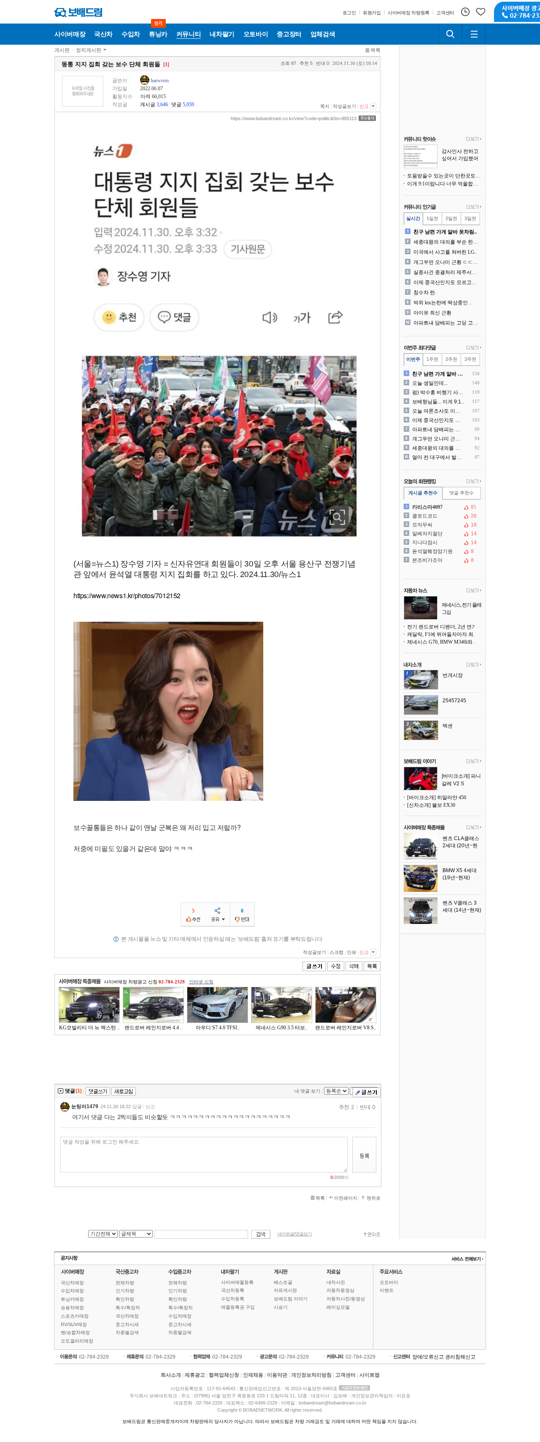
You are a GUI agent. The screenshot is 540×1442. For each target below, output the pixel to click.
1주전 (432, 359)
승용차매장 (72, 1307)
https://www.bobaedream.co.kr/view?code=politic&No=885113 (293, 118)
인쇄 (351, 952)
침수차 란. (424, 292)
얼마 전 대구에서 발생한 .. (438, 457)
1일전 (432, 218)
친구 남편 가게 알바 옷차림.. (445, 232)
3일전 (470, 218)
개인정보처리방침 (311, 1375)
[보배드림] (78, 12)
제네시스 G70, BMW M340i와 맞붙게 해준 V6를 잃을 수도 (444, 642)
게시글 (147, 104)
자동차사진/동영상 (346, 1298)
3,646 (162, 104)
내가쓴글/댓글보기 (294, 1234)
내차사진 (336, 1282)
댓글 (176, 104)
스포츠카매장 (75, 1315)
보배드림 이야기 (291, 1298)
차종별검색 (127, 1332)
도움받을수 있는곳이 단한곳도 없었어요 (444, 176)
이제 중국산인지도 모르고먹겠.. (446, 282)
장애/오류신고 (428, 1357)
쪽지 (324, 106)
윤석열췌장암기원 (441, 551)
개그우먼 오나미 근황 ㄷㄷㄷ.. (446, 262)
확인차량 (125, 1299)
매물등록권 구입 (238, 1307)
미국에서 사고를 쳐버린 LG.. (445, 252)
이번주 (413, 359)
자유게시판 (285, 1290)
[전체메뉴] (473, 34)
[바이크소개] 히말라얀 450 (436, 797)
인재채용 (253, 1375)
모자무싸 (441, 525)
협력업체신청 (224, 1375)
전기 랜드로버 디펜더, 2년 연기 (442, 627)
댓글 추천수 (461, 492)
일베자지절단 (441, 534)
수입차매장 (72, 1290)
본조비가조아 (441, 560)
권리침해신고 (460, 1357)
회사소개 (171, 1375)
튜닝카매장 (72, 1299)
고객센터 (345, 1375)
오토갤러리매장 (77, 1340)
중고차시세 (127, 1324)
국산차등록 (232, 1290)
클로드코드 (441, 516)
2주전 (451, 359)
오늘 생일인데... (430, 383)
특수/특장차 (128, 1307)
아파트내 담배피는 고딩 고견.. (446, 323)
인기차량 (125, 1290)
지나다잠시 (441, 542)
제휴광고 (195, 1375)
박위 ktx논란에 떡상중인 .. (442, 303)
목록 (375, 50)
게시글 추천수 (422, 492)
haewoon (160, 80)
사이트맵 (369, 1375)
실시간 (413, 218)
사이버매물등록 (237, 1282)
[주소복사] (367, 118)
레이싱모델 (338, 1307)
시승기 (281, 1307)
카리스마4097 (441, 507)
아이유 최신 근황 (432, 313)
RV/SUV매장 (74, 1324)
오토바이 (389, 1282)
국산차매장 (72, 1282)
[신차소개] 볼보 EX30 (431, 805)
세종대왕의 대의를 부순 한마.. (446, 242)
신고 (364, 106)
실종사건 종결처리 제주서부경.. (446, 272)
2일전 (451, 218)
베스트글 (283, 1282)
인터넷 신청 (201, 981)
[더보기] (474, 139)
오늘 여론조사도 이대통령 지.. (438, 411)
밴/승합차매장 (75, 1332)
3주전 (470, 359)
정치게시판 (88, 50)
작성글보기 (344, 106)
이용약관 (277, 1375)
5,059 (188, 104)
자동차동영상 (340, 1290)
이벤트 (387, 1290)
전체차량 (125, 1282)
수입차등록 (232, 1298)
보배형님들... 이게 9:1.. (438, 402)
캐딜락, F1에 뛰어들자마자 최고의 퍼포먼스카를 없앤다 (444, 634)
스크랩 (336, 952)
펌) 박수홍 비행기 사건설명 (438, 392)
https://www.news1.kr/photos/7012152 (127, 595)
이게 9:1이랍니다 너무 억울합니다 (444, 184)
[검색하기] (450, 34)
